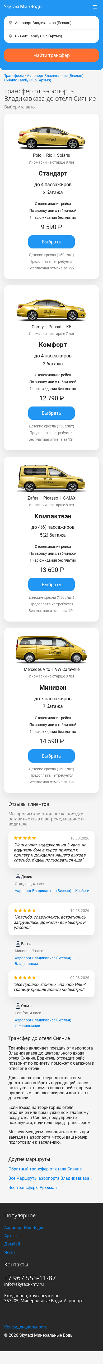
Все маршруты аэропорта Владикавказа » (50, 1178)
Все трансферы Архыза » (33, 1187)
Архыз (10, 1235)
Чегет (9, 1252)
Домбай (12, 1244)
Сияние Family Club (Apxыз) (27, 80)
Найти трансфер (52, 55)
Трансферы (14, 75)
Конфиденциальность (26, 1327)
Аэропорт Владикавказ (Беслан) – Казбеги (52, 891)
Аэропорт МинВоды (23, 1227)
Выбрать (51, 241)
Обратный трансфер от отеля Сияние (45, 1168)
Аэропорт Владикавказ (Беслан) (55, 75)
